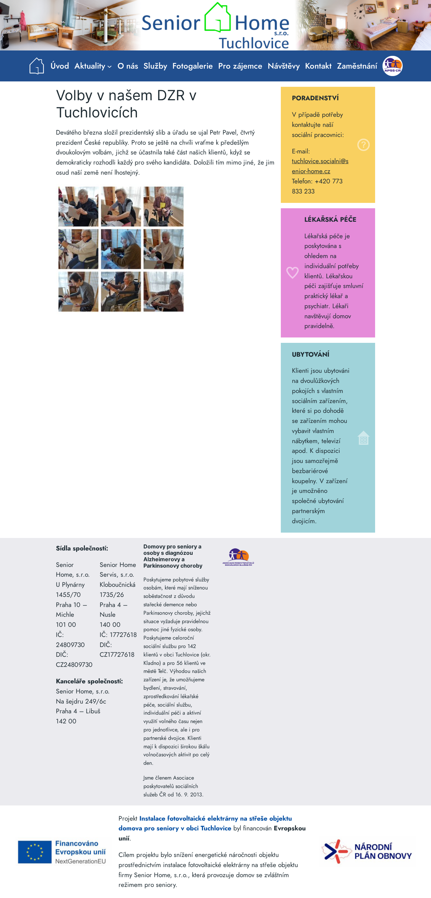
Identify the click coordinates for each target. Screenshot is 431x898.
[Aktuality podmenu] (109, 66)
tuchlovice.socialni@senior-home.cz (320, 166)
